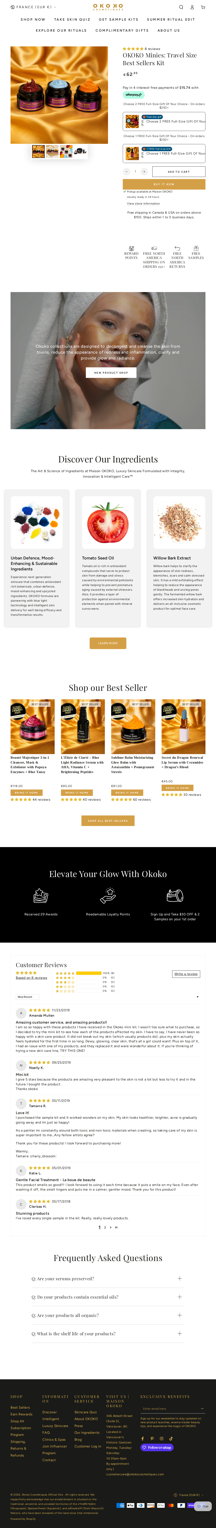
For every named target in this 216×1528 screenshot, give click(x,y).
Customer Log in (87, 1446)
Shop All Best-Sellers (108, 820)
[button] (181, 7)
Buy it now (164, 184)
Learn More (108, 643)
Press (78, 1426)
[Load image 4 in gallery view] (80, 151)
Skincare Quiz (85, 1412)
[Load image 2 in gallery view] (52, 151)
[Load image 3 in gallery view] (66, 151)
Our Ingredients (87, 1433)
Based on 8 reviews (31, 978)
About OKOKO (86, 1419)
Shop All (17, 1421)
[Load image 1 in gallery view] (38, 151)
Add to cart (179, 171)
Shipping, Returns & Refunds (18, 1448)
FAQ (46, 1433)
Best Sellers (20, 1407)
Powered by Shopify (23, 1518)
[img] (40, 1010)
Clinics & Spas (53, 1440)
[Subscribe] (203, 1408)
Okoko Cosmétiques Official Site (43, 1494)
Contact (49, 1460)
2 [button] (105, 1227)
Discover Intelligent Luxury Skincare (55, 1419)
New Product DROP (111, 372)
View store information (143, 203)
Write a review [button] (186, 974)
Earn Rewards (21, 1414)
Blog (78, 1440)
